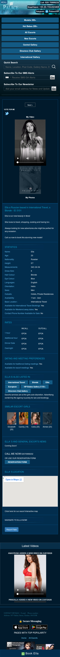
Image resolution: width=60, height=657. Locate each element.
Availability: (9, 297)
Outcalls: (8, 294)
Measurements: (11, 267)
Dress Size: (9, 270)
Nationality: (9, 259)
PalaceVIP (54, 11)
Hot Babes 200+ (30, 26)
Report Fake (11, 529)
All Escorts (30, 32)
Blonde (35, 382)
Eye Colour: (10, 278)
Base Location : (11, 301)
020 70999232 (52, 2)
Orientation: (9, 286)
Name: (7, 251)
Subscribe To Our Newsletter (19, 84)
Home (24, 637)
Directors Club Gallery (30, 50)
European (12, 386)
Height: (8, 263)
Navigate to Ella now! (16, 520)
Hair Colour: (10, 274)
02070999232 (27, 453)
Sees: (7, 290)
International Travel (16, 382)
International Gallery (30, 56)
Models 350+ (30, 19)
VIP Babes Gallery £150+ (35, 386)
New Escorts (30, 38)
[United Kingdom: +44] (7, 77)
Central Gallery (30, 44)
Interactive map (31, 511)
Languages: (10, 282)
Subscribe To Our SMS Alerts (19, 72)
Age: (7, 255)
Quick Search (11, 62)
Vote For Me (9, 109)
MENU (4, 2)
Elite (47, 382)
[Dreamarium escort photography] (20, 648)
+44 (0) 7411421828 (49, 7)
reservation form (17, 462)
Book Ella (32, 653)
